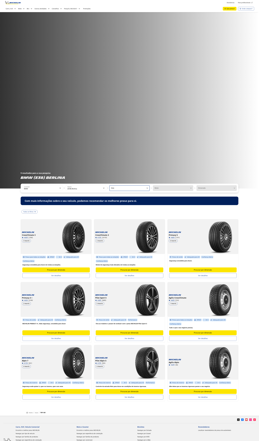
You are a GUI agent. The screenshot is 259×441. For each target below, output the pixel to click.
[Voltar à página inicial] (13, 2)
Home (31, 413)
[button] (60, 188)
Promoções (87, 9)
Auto (36, 413)
